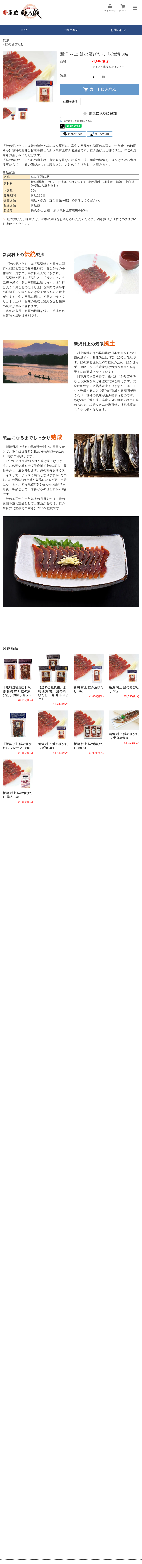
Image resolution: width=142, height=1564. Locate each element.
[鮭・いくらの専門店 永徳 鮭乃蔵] (22, 18)
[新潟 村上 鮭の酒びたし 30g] (124, 669)
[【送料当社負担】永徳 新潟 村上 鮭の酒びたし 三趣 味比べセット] (53, 669)
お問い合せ (118, 30)
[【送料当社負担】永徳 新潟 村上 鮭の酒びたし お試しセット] (18, 669)
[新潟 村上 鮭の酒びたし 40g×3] (89, 725)
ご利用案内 (71, 30)
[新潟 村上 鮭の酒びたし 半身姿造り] (124, 720)
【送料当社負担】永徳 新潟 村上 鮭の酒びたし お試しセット (17, 691)
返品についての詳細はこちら (78, 121)
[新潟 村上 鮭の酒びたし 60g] (89, 669)
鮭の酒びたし (14, 44)
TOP (23, 30)
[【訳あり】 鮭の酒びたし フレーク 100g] (18, 725)
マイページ (110, 10)
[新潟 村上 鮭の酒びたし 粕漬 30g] (53, 725)
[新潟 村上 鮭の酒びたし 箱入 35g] (18, 774)
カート (123, 10)
